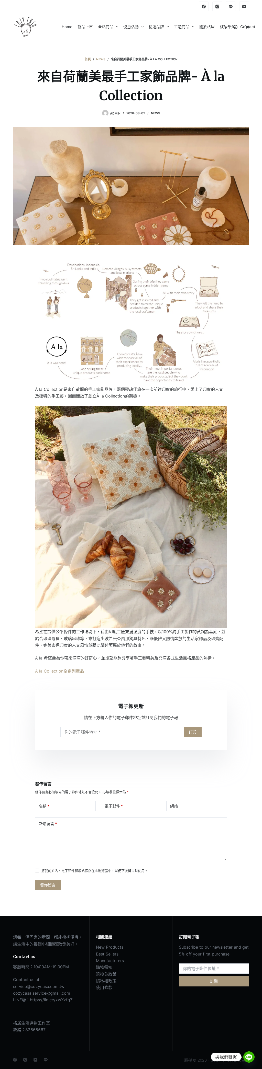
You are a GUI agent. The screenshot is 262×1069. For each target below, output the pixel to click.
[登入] (235, 27)
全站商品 (105, 26)
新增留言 (48, 823)
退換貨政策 (106, 974)
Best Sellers (107, 954)
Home (67, 26)
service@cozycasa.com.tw (38, 986)
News (155, 113)
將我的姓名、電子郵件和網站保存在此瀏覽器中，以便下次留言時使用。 (94, 871)
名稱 (44, 806)
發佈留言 (48, 884)
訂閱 (192, 732)
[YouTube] (35, 1060)
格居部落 (227, 26)
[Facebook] (204, 6)
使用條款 (104, 987)
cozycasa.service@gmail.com (41, 993)
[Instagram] (217, 6)
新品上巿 (85, 26)
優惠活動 (131, 26)
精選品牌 (156, 26)
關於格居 (207, 26)
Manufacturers (110, 960)
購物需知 (104, 967)
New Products (109, 947)
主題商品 (181, 26)
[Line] (231, 6)
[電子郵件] (244, 6)
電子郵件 (114, 806)
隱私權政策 (106, 980)
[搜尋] (224, 27)
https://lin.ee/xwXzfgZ (51, 999)
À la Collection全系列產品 (59, 671)
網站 (174, 806)
